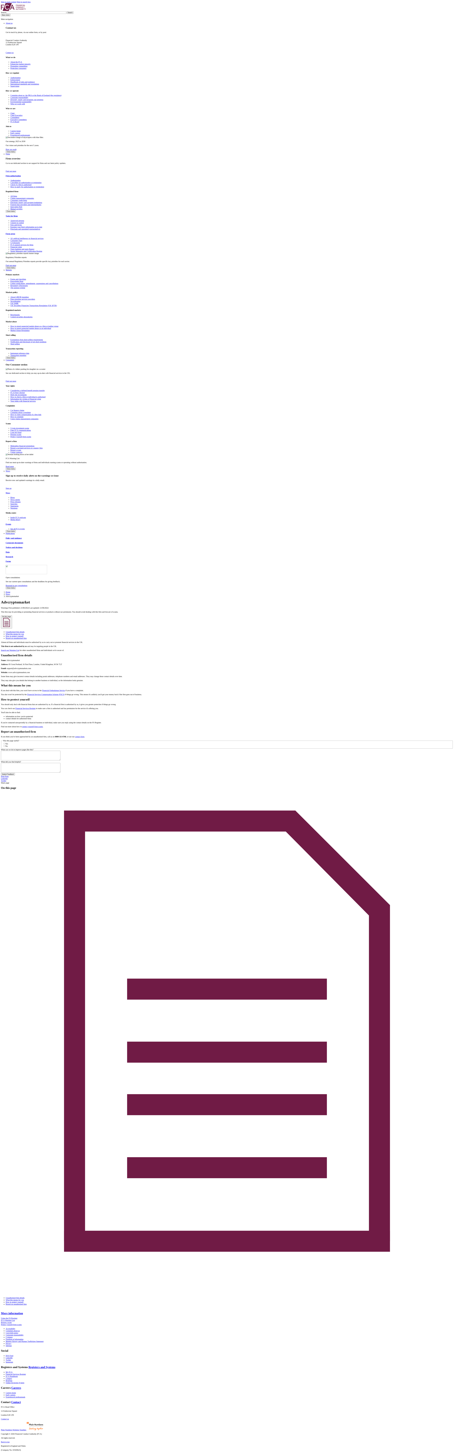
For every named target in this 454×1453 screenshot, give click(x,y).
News (8, 471)
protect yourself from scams (32, 727)
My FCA (9, 1372)
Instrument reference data (19, 353)
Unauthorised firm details (15, 632)
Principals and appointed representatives (25, 229)
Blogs (12, 498)
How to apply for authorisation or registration (27, 187)
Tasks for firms (12, 216)
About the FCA (16, 62)
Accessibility (10, 1329)
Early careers (15, 133)
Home (8, 592)
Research (9, 557)
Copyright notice (12, 1333)
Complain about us (13, 1331)
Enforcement (15, 80)
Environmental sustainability (21, 102)
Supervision (14, 86)
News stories (15, 500)
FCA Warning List (8, 1320)
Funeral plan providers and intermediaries (25, 205)
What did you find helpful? (11, 762)
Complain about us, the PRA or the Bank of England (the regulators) (35, 95)
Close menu (11, 152)
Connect (9, 1379)
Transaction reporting (18, 355)
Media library (15, 520)
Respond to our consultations (16, 586)
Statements (14, 506)
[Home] (13, 10)
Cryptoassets (15, 243)
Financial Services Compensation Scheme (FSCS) (46, 694)
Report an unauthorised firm (16, 638)
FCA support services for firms (21, 245)
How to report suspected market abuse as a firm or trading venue (34, 326)
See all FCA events (17, 529)
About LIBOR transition (19, 297)
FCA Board (14, 122)
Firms (8, 154)
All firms (13, 196)
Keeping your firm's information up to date (26, 227)
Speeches (13, 504)
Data (8, 552)
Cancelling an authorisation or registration (25, 183)
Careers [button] (16, 1387)
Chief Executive (16, 115)
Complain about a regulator (20, 412)
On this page (6, 617)
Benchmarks (15, 315)
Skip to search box (24, 2)
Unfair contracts (16, 452)
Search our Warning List (10, 650)
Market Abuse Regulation (20, 330)
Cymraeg (9, 1337)
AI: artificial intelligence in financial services (27, 238)
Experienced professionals (20, 135)
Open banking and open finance (22, 249)
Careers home (15, 131)
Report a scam (15, 450)
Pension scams (15, 435)
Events (8, 524)
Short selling (15, 344)
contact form (79, 737)
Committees (14, 117)
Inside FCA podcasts (18, 518)
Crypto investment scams (19, 428)
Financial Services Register (25, 708)
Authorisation (15, 78)
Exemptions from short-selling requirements (26, 340)
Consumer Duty (16, 241)
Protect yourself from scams (20, 437)
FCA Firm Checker (17, 393)
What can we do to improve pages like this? (17, 750)
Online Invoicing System (15, 1383)
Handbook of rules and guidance (22, 82)
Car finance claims (17, 410)
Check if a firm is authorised (20, 185)
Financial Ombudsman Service (53, 690)
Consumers (10, 360)
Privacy (8, 1344)
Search (4, 12)
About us (9, 23)
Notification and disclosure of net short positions (28, 342)
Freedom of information (14, 1339)
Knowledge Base (16, 281)
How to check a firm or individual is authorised (28, 397)
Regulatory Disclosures (19, 286)
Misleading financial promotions (22, 446)
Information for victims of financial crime (25, 399)
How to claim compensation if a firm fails (25, 415)
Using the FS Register (9, 1318)
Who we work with (17, 104)
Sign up (8, 488)
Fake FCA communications (20, 430)
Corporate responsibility (19, 98)
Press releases (15, 502)
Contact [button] (16, 1402)
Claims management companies (22, 198)
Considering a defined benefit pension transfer (27, 391)
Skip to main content (8, 2)
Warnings (13, 508)
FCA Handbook (12, 1376)
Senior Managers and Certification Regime (26, 251)
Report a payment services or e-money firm (26, 448)
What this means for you (15, 634)
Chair (12, 113)
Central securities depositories (21, 317)
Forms (8, 561)
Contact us (10, 53)
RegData (9, 1381)
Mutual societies (16, 209)
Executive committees (18, 120)
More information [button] (12, 1313)
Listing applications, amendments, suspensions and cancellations (34, 283)
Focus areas (10, 234)
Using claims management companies (24, 419)
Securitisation (15, 301)
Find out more (11, 171)
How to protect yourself (14, 636)
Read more (10, 466)
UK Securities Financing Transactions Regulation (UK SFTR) (33, 306)
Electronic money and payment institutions (26, 203)
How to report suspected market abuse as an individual (30, 328)
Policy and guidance (14, 538)
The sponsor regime (17, 288)
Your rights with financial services (23, 401)
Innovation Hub (16, 207)
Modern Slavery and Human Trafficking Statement (25, 1341)
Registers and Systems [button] (41, 1367)
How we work (11, 149)
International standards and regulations (24, 84)
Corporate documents (14, 543)
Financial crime (16, 247)
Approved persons (17, 221)
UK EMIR (14, 303)
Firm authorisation (13, 176)
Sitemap (9, 1346)
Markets (9, 270)
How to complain (16, 417)
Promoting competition (18, 66)
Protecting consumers (18, 68)
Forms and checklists (18, 279)
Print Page (5, 776)
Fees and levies (16, 225)
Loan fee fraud (15, 432)
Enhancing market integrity (20, 64)
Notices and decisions (14, 547)
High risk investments (18, 395)
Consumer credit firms (18, 200)
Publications (10, 533)
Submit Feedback (8, 774)
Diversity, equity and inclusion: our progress (26, 100)
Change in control (17, 223)
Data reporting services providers (22, 299)
